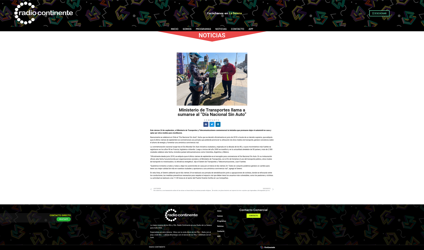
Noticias (221, 29)
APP (251, 29)
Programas (203, 29)
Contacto (237, 29)
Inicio (174, 29)
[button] (205, 124)
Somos (187, 29)
